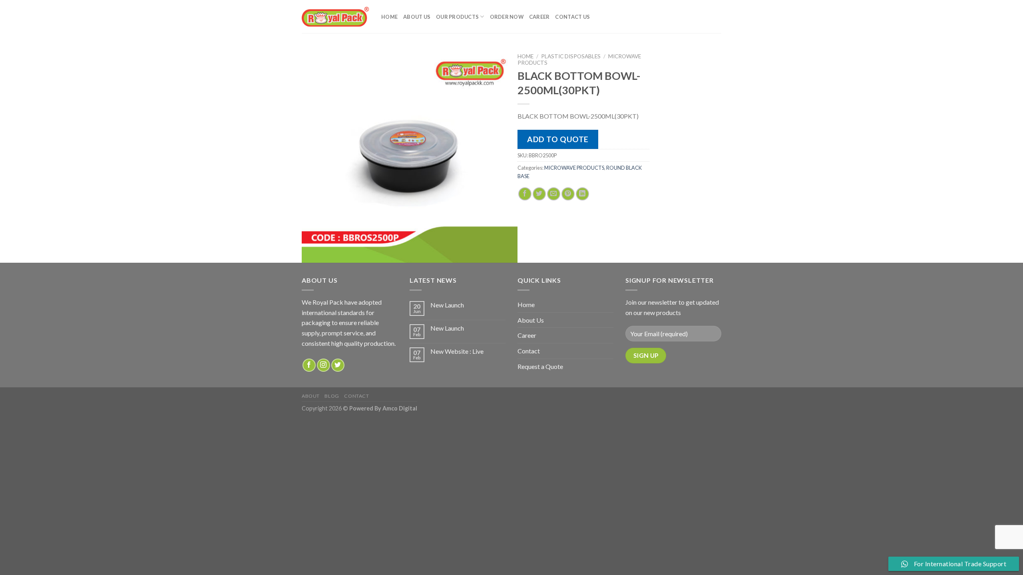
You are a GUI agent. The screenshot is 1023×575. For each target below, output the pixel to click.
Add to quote (558, 139)
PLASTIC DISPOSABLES (571, 56)
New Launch (447, 305)
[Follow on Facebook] (309, 365)
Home (389, 17)
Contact (528, 351)
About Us (416, 17)
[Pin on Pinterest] (568, 193)
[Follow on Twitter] (337, 365)
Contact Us (572, 17)
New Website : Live (457, 351)
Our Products (457, 17)
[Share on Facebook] (524, 193)
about (311, 396)
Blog (331, 396)
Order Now (506, 17)
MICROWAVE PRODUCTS (574, 168)
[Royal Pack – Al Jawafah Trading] (335, 17)
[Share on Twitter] (539, 193)
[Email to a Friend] (553, 193)
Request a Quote (540, 366)
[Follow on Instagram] (323, 365)
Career (539, 17)
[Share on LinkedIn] (582, 193)
